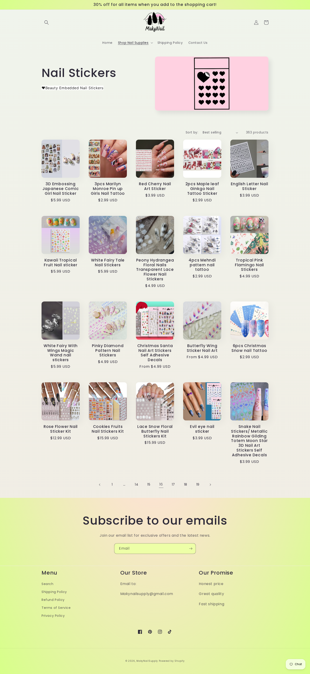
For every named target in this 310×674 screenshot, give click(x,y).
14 (136, 484)
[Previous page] (100, 485)
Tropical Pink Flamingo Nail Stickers (249, 265)
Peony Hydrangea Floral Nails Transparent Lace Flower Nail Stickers (155, 269)
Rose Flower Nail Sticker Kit (61, 429)
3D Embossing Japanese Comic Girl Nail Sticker (60, 189)
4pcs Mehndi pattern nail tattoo (202, 265)
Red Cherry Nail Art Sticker (155, 186)
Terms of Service (56, 607)
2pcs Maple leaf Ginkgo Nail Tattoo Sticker (202, 189)
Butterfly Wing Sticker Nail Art (202, 348)
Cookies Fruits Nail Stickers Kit (108, 429)
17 (173, 484)
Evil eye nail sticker (202, 429)
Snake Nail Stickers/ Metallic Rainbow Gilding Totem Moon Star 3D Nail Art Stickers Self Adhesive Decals (249, 440)
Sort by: (192, 132)
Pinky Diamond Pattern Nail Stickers (107, 350)
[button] (47, 22)
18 (185, 484)
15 (148, 484)
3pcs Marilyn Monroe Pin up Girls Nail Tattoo (108, 189)
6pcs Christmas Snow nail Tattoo (249, 348)
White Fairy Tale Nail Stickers (108, 262)
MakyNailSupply (147, 661)
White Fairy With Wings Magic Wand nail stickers (61, 352)
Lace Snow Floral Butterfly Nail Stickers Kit (155, 431)
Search (48, 584)
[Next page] (210, 485)
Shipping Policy (54, 592)
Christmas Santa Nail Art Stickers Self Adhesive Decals (155, 352)
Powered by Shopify (172, 661)
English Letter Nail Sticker (249, 186)
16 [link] (161, 484)
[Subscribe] (191, 548)
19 (197, 484)
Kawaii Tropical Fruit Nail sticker (60, 262)
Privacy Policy (53, 615)
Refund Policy (53, 599)
